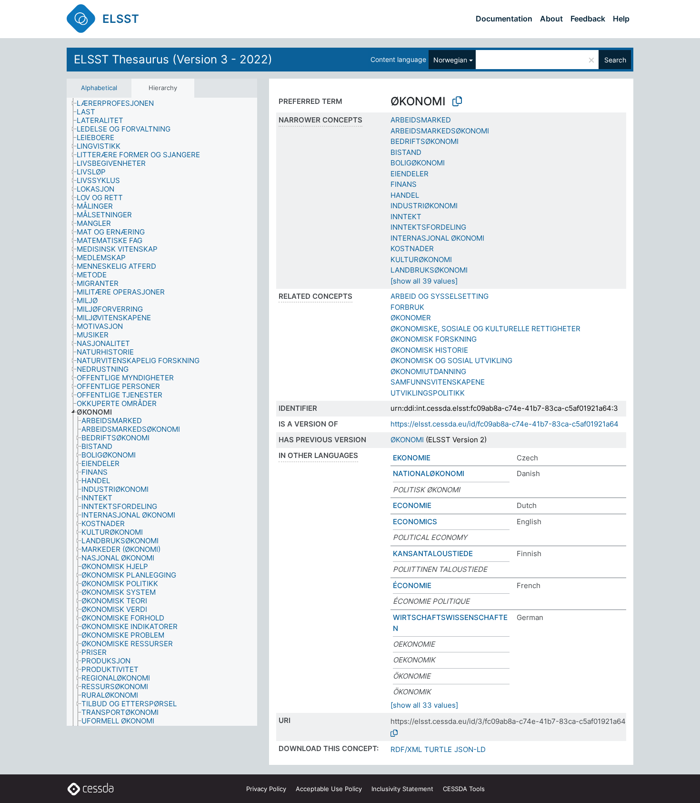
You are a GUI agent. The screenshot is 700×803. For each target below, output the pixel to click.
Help (621, 18)
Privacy (266, 789)
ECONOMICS (415, 521)
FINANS (403, 184)
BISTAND (405, 152)
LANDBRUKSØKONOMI (429, 269)
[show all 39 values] (424, 280)
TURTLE (438, 749)
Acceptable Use (329, 789)
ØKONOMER (410, 317)
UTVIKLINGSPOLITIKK (427, 392)
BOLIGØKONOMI (417, 162)
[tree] (162, 412)
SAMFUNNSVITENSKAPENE (437, 381)
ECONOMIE (412, 505)
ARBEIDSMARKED (420, 119)
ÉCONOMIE (412, 585)
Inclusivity (402, 789)
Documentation (504, 18)
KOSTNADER (412, 248)
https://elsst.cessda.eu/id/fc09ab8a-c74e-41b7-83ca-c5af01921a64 (504, 423)
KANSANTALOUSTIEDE (433, 553)
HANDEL (404, 195)
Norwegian (450, 60)
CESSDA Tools (464, 789)
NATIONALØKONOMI (428, 473)
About (551, 18)
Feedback (587, 18)
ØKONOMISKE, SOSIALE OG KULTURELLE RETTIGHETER (485, 328)
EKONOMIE (411, 457)
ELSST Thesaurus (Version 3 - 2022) (173, 59)
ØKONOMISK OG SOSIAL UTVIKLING (451, 360)
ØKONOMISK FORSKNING (433, 339)
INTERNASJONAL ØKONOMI (437, 238)
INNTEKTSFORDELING (428, 227)
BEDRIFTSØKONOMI (424, 141)
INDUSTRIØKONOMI (424, 205)
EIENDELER (409, 173)
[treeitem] (119, 103)
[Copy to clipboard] (457, 101)
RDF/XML (406, 749)
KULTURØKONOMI (421, 259)
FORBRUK (407, 307)
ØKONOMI (407, 439)
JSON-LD (470, 749)
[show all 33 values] (424, 705)
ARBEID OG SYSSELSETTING (439, 296)
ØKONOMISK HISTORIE (429, 350)
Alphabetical (99, 87)
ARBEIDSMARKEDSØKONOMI (439, 130)
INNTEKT (405, 216)
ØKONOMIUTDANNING (428, 371)
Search (615, 60)
